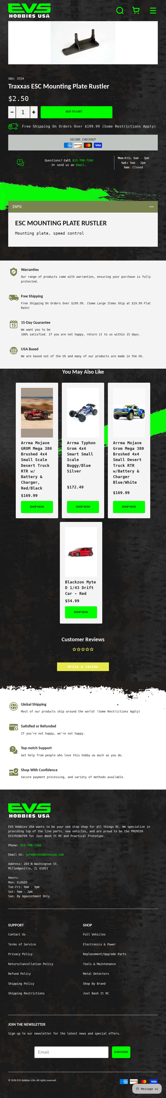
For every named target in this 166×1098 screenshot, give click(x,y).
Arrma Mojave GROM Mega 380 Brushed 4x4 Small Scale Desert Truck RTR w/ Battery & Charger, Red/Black (36, 465)
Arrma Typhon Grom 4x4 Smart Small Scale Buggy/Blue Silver (81, 457)
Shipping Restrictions (26, 993)
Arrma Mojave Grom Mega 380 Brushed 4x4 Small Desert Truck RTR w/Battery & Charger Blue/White (128, 463)
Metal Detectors (96, 973)
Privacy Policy (20, 954)
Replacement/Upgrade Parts (104, 954)
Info (85, 206)
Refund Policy (19, 973)
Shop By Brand (94, 983)
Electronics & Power (99, 944)
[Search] (120, 10)
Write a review (83, 667)
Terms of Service (22, 944)
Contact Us (17, 934)
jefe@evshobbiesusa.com (45, 854)
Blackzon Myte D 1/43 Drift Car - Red (80, 588)
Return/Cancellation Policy (30, 964)
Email (80, 165)
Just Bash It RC (96, 993)
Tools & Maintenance (99, 964)
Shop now (37, 507)
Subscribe (121, 1052)
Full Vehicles (94, 934)
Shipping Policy (21, 983)
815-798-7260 (82, 160)
